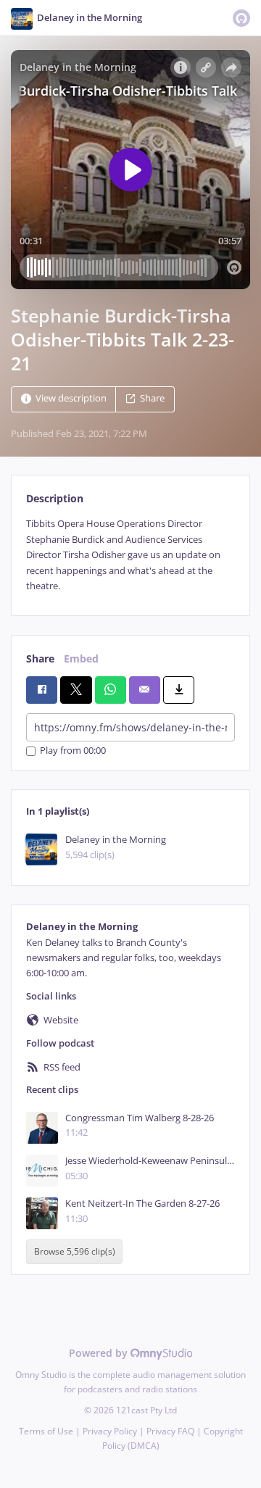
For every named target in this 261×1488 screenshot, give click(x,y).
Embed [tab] (81, 658)
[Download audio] (178, 690)
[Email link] (144, 690)
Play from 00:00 (73, 751)
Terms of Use (46, 1431)
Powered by (99, 1353)
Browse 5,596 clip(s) (74, 1252)
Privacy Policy (110, 1431)
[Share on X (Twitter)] (75, 690)
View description (71, 399)
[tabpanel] (130, 555)
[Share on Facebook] (41, 690)
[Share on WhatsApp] (110, 690)
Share (152, 399)
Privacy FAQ (170, 1431)
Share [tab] (40, 658)
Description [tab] (54, 498)
